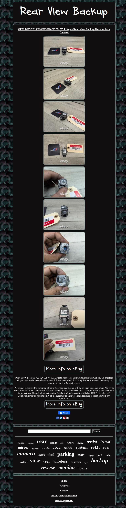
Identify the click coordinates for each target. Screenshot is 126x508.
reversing (46, 448)
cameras (76, 462)
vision (108, 455)
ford (51, 455)
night (86, 463)
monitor (66, 467)
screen (70, 442)
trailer (23, 462)
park (99, 455)
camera (26, 453)
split (95, 448)
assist (92, 441)
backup (99, 460)
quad (68, 447)
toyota (83, 468)
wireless (60, 461)
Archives (64, 486)
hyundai (35, 449)
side (61, 443)
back (41, 455)
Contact (64, 490)
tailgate (57, 448)
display (91, 455)
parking (65, 454)
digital (80, 443)
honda (21, 443)
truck (105, 441)
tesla (81, 455)
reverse (48, 467)
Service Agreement (64, 500)
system (82, 447)
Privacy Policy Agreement (64, 495)
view (35, 461)
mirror (23, 447)
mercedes (31, 443)
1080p (46, 462)
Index (64, 481)
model (106, 447)
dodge (53, 442)
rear (42, 441)
